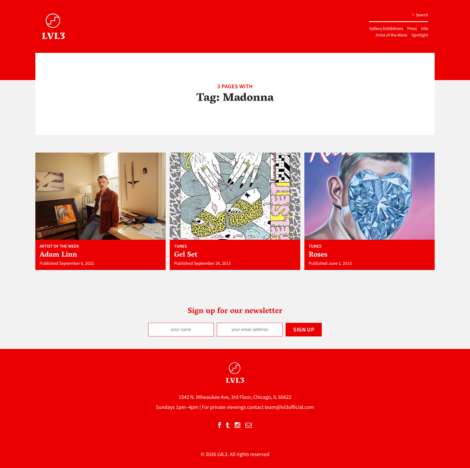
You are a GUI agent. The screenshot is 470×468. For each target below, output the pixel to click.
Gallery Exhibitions (386, 28)
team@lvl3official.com (289, 407)
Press (412, 28)
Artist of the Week (391, 35)
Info (424, 28)
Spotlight (420, 35)
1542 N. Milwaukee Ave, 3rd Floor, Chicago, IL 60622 (235, 397)
